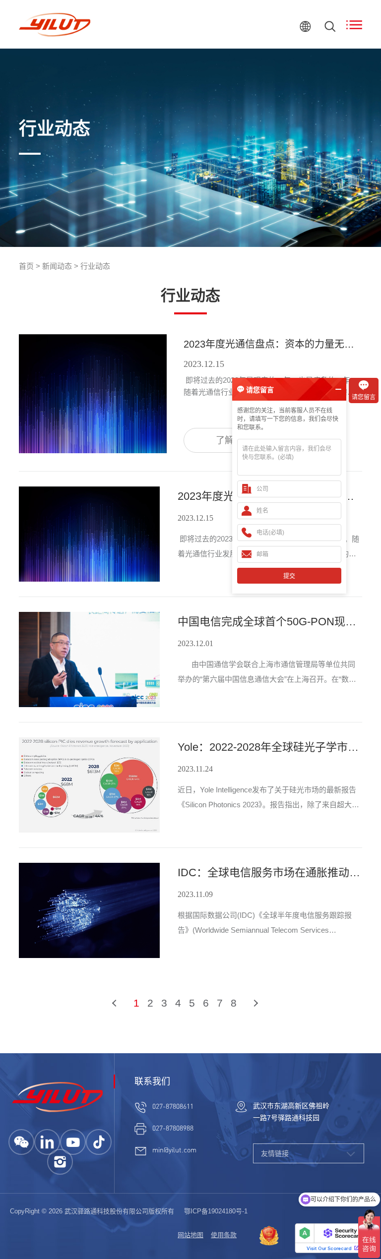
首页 (26, 266)
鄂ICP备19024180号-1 (216, 1211)
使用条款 (224, 1235)
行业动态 (95, 266)
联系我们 (152, 1081)
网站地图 (190, 1235)
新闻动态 (57, 266)
